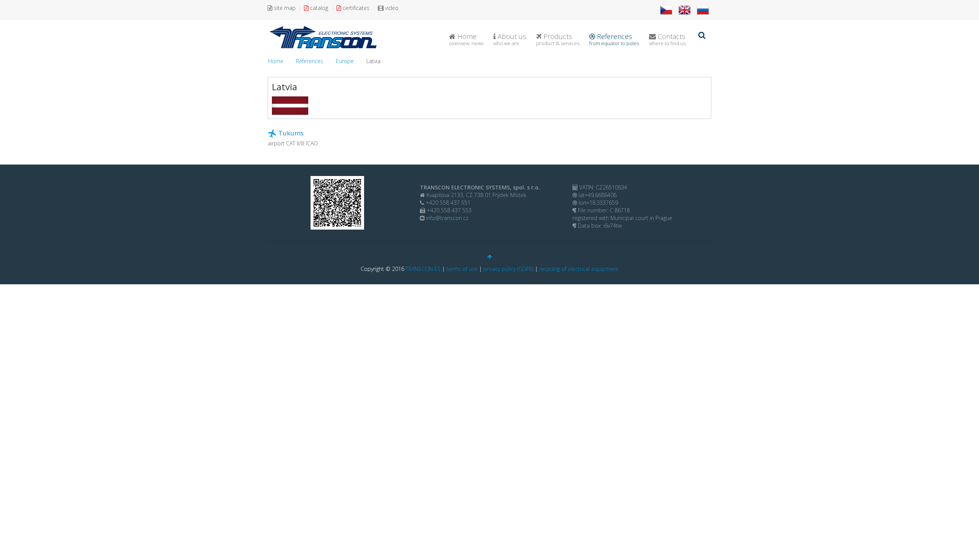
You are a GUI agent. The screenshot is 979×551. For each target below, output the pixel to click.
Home (466, 39)
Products (557, 39)
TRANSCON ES (423, 268)
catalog (318, 7)
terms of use (462, 268)
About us (509, 39)
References (614, 39)
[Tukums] (272, 133)
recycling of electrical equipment (578, 268)
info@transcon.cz (446, 218)
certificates (355, 7)
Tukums (291, 133)
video (391, 7)
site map (284, 7)
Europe (345, 61)
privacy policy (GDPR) (508, 268)
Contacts (667, 39)
